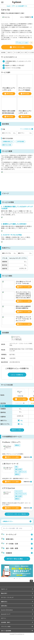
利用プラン (10, 52)
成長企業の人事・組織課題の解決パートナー (15, 478)
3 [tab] (20, 578)
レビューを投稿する (25, 17)
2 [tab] (17, 578)
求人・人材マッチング (20, 471)
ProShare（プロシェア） (11, 442)
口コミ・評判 (24, 52)
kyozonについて (5, 614)
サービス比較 (31, 52)
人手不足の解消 (20, 141)
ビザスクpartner (8, 488)
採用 (16, 466)
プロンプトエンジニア (20, 493)
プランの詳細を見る (25, 129)
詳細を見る (27, 457)
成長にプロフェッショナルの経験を (13, 454)
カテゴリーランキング (7, 597)
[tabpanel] (17, 570)
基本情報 (3, 52)
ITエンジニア (18, 491)
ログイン (3, 618)
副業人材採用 (18, 469)
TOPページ (4, 589)
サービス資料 (17, 52)
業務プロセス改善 (6, 145)
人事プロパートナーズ (10, 463)
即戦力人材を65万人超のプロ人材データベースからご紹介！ (16, 504)
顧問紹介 (17, 445)
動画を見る (4, 601)
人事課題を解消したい (7, 141)
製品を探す (4, 593)
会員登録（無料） (6, 622)
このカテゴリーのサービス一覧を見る (16, 514)
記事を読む (4, 606)
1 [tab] (14, 578)
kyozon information (7, 610)
